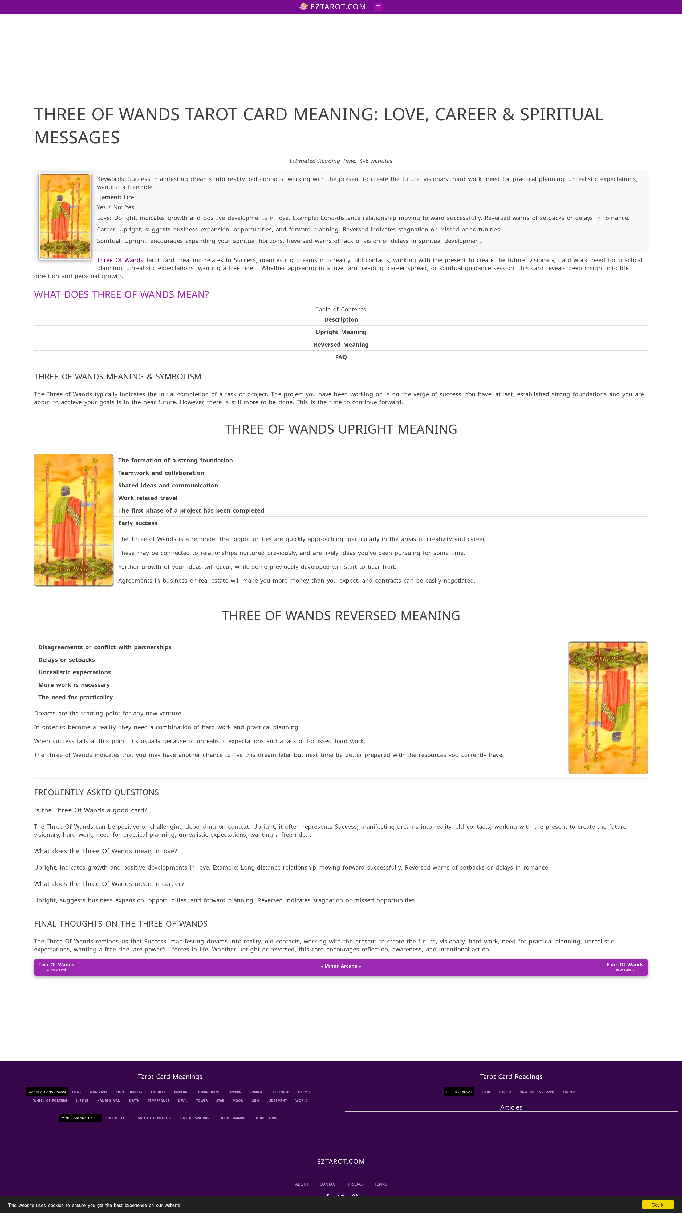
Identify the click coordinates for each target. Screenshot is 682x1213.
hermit (304, 1092)
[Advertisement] (341, 56)
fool (76, 1092)
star (220, 1100)
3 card (505, 1092)
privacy (356, 1184)
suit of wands (231, 1118)
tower (202, 1100)
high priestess (128, 1092)
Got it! (658, 1204)
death (134, 1100)
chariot (256, 1092)
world (301, 1100)
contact (328, 1184)
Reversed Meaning (341, 344)
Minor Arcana (341, 966)
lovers (234, 1092)
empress (158, 1092)
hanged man (108, 1100)
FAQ (341, 357)
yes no (568, 1092)
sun (255, 1100)
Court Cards (265, 1118)
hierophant (209, 1092)
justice (82, 1100)
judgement (277, 1100)
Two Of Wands (56, 964)
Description (341, 319)
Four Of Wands (625, 964)
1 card (484, 1092)
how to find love (536, 1092)
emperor (182, 1092)
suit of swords (194, 1118)
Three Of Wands (120, 260)
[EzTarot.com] (341, 1161)
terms (381, 1184)
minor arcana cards (80, 1118)
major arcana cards (46, 1092)
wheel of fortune (50, 1100)
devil (183, 1100)
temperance (158, 1100)
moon (238, 1100)
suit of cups (117, 1118)
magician (98, 1092)
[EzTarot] (332, 6)
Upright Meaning (341, 332)
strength (281, 1092)
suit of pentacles (154, 1118)
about (302, 1184)
